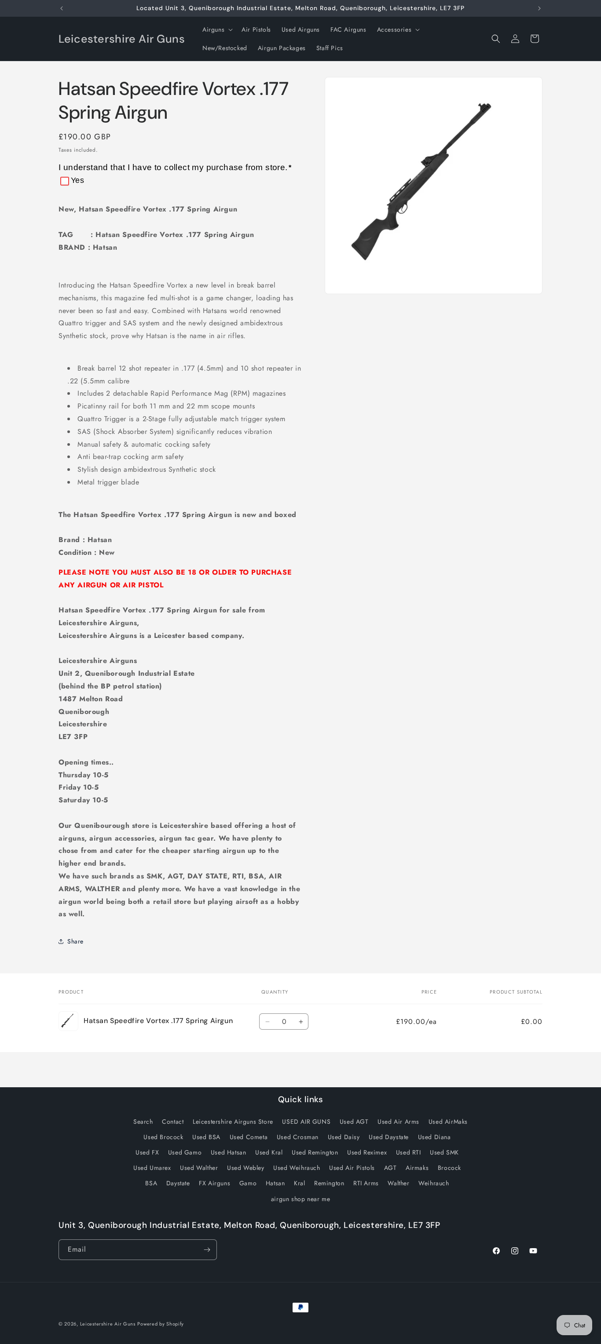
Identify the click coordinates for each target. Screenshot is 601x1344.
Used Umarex (152, 1167)
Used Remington (315, 1152)
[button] (216, 29)
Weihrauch (433, 1183)
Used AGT (354, 1121)
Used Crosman (298, 1137)
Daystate (178, 1183)
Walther (398, 1183)
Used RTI (408, 1152)
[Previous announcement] (61, 8)
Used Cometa (249, 1137)
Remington (329, 1183)
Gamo (248, 1183)
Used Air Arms (398, 1121)
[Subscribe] (206, 1249)
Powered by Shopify (160, 1323)
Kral (299, 1183)
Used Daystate (389, 1137)
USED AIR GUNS (306, 1121)
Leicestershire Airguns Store (233, 1121)
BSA (151, 1183)
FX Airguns (214, 1183)
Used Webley (245, 1167)
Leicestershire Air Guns (108, 1323)
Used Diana (434, 1137)
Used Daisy (344, 1137)
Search (143, 1121)
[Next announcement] (539, 8)
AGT (390, 1167)
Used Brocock (163, 1137)
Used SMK (444, 1152)
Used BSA (206, 1137)
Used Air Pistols (352, 1167)
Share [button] (75, 941)
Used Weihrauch (296, 1167)
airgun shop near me (300, 1199)
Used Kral (268, 1152)
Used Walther (199, 1167)
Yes (77, 180)
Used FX (147, 1152)
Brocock (449, 1167)
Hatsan (275, 1183)
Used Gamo (185, 1152)
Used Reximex (367, 1152)
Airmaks (417, 1167)
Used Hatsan (228, 1152)
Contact (172, 1121)
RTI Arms (366, 1183)
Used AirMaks (448, 1121)
